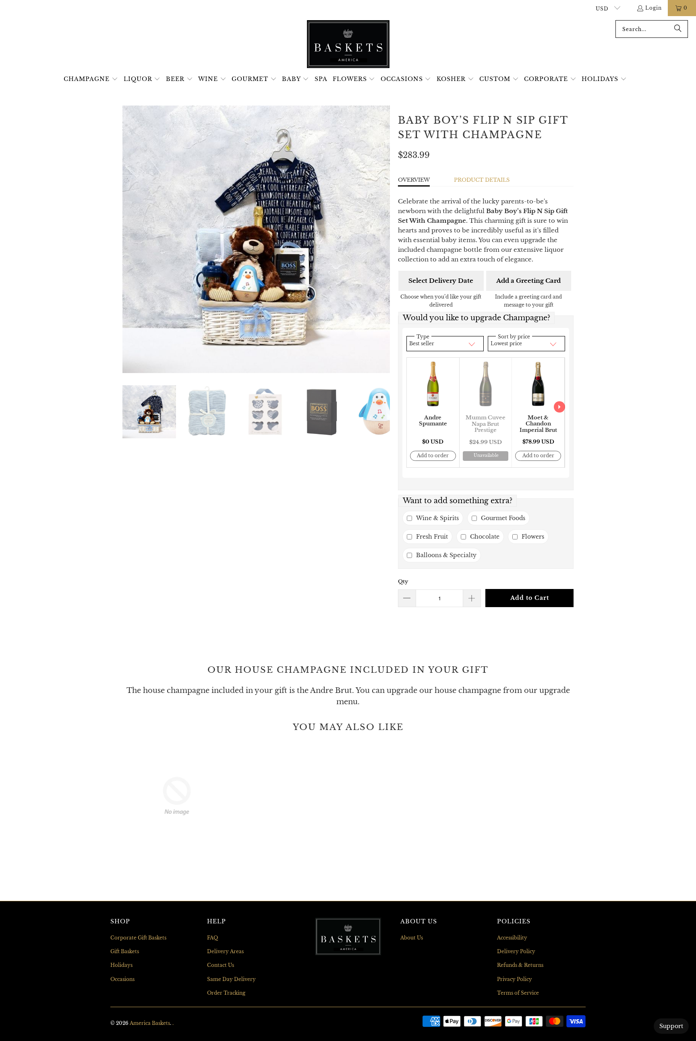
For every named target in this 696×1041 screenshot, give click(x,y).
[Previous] (128, 239)
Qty (403, 581)
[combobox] (651, 29)
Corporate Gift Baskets (138, 938)
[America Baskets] (348, 44)
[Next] (383, 239)
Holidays (121, 965)
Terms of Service (518, 993)
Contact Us (220, 965)
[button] (91, 79)
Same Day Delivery (231, 979)
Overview (414, 179)
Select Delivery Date (440, 280)
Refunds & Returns (520, 965)
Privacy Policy (514, 979)
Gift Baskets (124, 951)
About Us (411, 938)
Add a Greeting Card (528, 280)
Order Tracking (226, 993)
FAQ (212, 938)
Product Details (482, 179)
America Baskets (150, 1023)
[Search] (678, 29)
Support (671, 1026)
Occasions (122, 979)
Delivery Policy (516, 951)
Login (653, 8)
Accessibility (512, 938)
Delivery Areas (225, 951)
